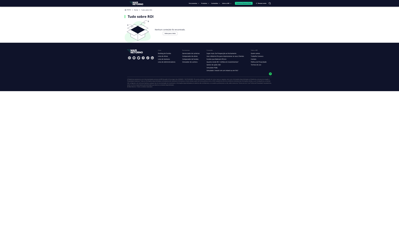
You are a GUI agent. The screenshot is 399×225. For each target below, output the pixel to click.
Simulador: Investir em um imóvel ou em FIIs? (222, 70)
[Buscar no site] (270, 3)
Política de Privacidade (259, 62)
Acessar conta (262, 3)
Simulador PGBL (212, 68)
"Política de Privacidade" (256, 83)
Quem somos (255, 53)
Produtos (204, 3)
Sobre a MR (225, 3)
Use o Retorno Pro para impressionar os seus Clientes (225, 56)
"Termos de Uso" (242, 83)
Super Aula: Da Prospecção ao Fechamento (221, 53)
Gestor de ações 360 (214, 65)
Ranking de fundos (164, 53)
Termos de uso (256, 65)
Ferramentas (193, 3)
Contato (253, 59)
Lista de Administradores (166, 62)
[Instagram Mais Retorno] (129, 57)
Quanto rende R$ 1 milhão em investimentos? (222, 62)
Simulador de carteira (189, 62)
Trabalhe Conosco (257, 56)
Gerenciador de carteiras (191, 53)
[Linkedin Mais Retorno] (152, 57)
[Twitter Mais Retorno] (138, 57)
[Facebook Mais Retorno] (143, 57)
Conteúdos (214, 3)
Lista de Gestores (164, 59)
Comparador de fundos (190, 59)
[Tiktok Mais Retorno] (147, 57)
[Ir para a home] (136, 3)
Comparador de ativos (190, 56)
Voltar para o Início (170, 33)
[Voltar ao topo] (270, 73)
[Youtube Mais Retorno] (134, 57)
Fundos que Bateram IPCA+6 (216, 59)
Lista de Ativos (163, 56)
